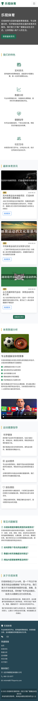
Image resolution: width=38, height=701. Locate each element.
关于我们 (4, 662)
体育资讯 (4, 649)
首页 (2, 646)
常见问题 (4, 659)
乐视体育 (10, 3)
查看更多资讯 (19, 317)
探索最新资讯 (9, 36)
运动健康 (4, 655)
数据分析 (4, 652)
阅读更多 (7, 213)
